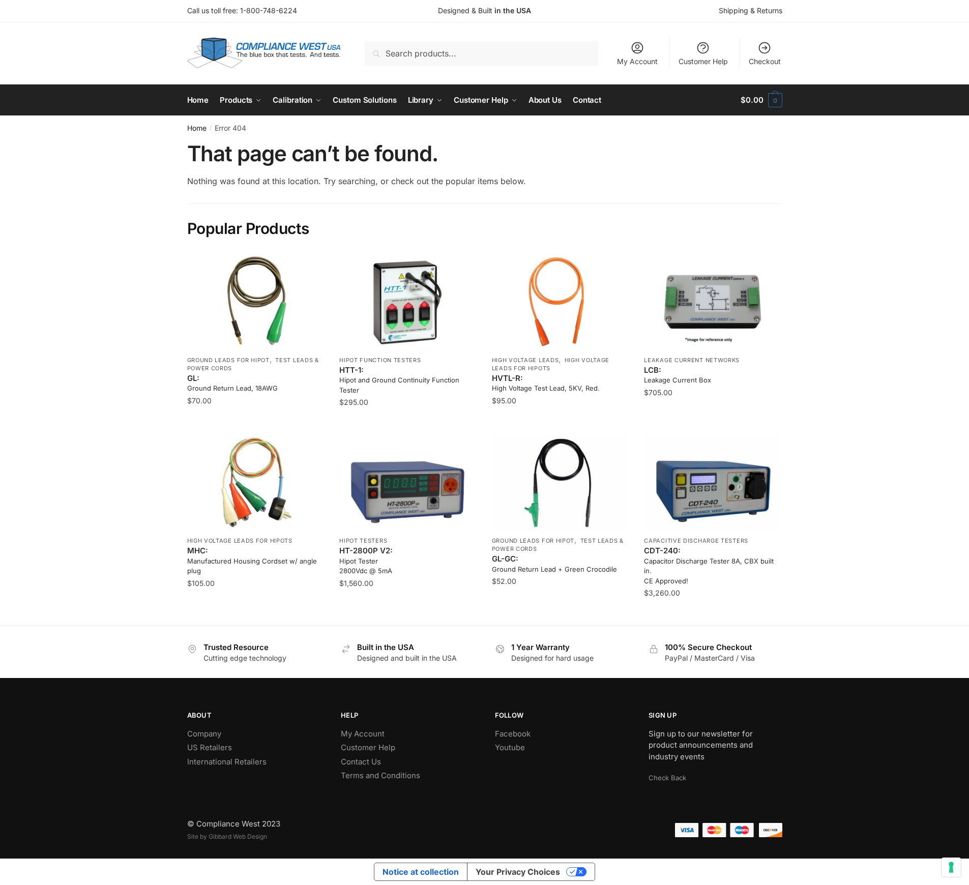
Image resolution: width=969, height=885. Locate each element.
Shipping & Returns (750, 10)
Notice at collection (421, 872)
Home (197, 128)
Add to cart (407, 422)
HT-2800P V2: (366, 560)
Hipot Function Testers (380, 360)
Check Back (667, 778)
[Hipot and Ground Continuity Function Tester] (408, 302)
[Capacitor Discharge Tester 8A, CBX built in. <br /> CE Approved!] (712, 483)
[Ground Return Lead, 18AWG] (256, 302)
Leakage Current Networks (692, 360)
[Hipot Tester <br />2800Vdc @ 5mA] (408, 483)
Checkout (765, 61)
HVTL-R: (546, 383)
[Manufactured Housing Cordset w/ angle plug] (256, 483)
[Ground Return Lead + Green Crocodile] (560, 483)
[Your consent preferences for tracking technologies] (951, 867)
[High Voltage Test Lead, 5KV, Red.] (560, 302)
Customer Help (703, 61)
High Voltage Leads (525, 360)
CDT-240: (709, 565)
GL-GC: (554, 563)
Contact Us (361, 761)
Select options (255, 422)
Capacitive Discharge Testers (696, 540)
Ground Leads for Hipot (228, 360)
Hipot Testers (363, 540)
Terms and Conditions (380, 775)
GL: (232, 383)
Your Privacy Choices (518, 872)
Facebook (513, 734)
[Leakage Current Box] (712, 302)
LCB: (677, 375)
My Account (637, 61)
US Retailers (209, 747)
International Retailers (227, 761)
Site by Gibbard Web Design (227, 836)
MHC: (252, 560)
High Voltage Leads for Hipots (239, 540)
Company (204, 734)
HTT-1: (399, 379)
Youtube (510, 747)
